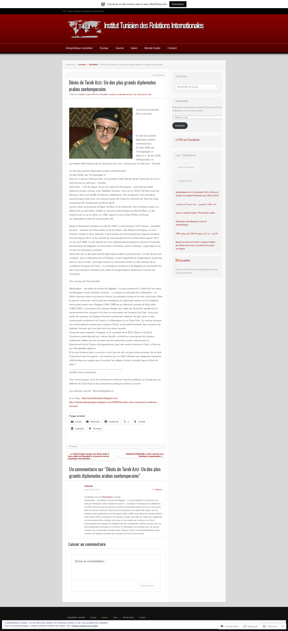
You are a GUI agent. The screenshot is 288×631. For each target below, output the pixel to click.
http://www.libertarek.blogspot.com (100, 398)
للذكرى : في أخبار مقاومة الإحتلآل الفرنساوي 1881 (197, 233)
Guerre (120, 48)
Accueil (82, 64)
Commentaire (146, 585)
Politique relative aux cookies (85, 626)
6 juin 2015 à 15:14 (92, 490)
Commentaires (185, 181)
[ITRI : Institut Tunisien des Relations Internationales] (144, 29)
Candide (81, 94)
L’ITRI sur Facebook (188, 139)
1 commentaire (158, 75)
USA (149, 94)
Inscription (180, 125)
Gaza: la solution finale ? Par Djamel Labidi (195, 213)
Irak (134, 94)
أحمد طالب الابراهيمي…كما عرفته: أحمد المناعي (196, 204)
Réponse (158, 490)
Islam (134, 48)
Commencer (178, 4)
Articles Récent (186, 167)
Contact (172, 48)
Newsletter (182, 101)
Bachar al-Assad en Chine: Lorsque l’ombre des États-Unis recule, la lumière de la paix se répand (195, 245)
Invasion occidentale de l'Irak (120, 94)
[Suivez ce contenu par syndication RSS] (177, 260)
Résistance (142, 94)
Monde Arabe (152, 48)
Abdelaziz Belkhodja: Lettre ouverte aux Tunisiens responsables (145, 455)
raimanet (88, 486)
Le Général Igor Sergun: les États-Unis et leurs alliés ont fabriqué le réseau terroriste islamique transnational (88, 456)
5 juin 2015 (91, 94)
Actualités (93, 64)
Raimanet (106, 497)
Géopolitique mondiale (79, 48)
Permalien (73, 446)
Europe (104, 48)
